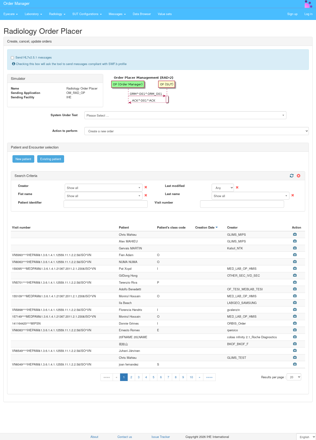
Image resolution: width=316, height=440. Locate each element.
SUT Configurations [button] (85, 14)
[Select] (295, 234)
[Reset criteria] (297, 175)
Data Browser (142, 14)
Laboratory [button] (32, 14)
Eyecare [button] (9, 14)
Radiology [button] (56, 14)
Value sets (165, 14)
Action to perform (64, 130)
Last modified (175, 186)
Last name (172, 194)
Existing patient (50, 159)
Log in (308, 14)
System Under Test (64, 115)
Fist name (25, 194)
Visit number (164, 202)
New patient (23, 159)
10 (191, 377)
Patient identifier (30, 202)
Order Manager (16, 3)
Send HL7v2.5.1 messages (33, 57)
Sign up (292, 14)
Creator (23, 186)
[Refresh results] (291, 175)
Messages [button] (116, 14)
